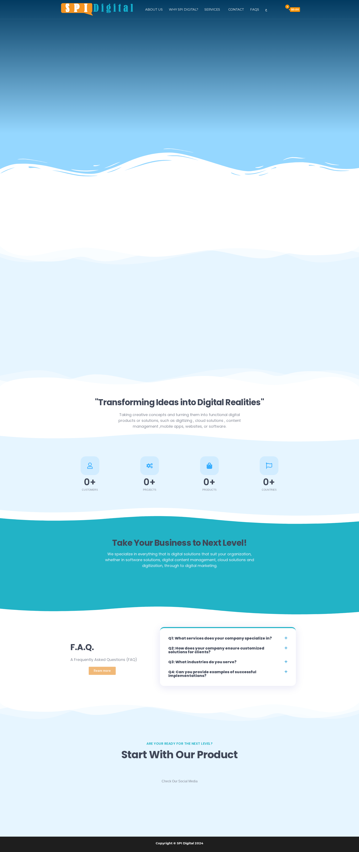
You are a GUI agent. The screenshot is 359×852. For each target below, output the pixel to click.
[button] (228, 638)
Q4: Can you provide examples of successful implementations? (212, 673)
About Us (154, 9)
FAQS (254, 9)
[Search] (279, 9)
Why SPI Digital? (183, 9)
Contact (236, 9)
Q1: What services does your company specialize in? (220, 638)
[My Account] (273, 9)
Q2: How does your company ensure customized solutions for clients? (216, 650)
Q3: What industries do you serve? (202, 661)
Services (212, 9)
